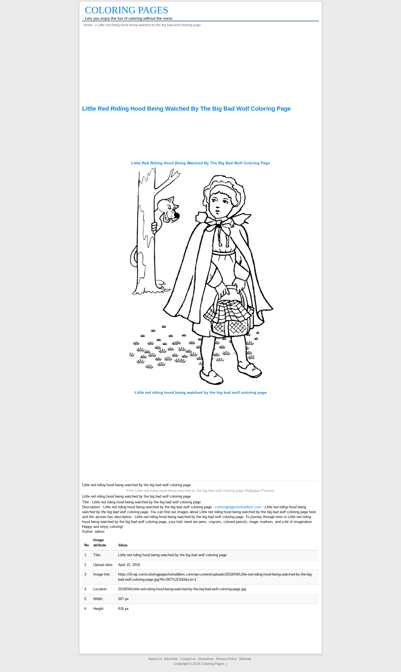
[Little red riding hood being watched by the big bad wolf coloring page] (200, 387)
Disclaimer (206, 659)
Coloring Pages (126, 10)
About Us (155, 659)
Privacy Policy (226, 659)
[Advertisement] (200, 67)
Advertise (171, 659)
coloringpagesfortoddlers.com (238, 507)
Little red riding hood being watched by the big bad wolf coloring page (200, 163)
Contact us (188, 659)
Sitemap (245, 659)
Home (87, 25)
